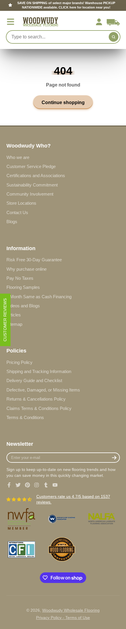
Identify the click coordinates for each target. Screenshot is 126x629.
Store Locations (21, 203)
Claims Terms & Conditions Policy (38, 408)
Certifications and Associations (35, 175)
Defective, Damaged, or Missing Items (43, 389)
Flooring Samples (23, 287)
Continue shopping (63, 102)
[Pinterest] (27, 485)
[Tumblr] (46, 485)
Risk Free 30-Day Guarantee (34, 259)
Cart (113, 22)
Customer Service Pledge (31, 166)
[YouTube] (55, 485)
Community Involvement (29, 193)
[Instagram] (36, 485)
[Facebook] (9, 485)
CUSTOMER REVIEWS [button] (5, 319)
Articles (13, 314)
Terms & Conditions (25, 417)
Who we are (17, 157)
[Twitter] (18, 485)
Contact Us (17, 212)
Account (99, 22)
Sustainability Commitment (32, 184)
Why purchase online (26, 269)
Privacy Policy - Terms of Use (63, 617)
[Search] (114, 37)
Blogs (11, 221)
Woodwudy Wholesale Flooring (71, 610)
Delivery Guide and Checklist (34, 380)
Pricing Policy (19, 362)
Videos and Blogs (23, 305)
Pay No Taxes (19, 278)
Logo (40, 22)
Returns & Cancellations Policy (36, 398)
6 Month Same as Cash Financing (38, 296)
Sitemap (14, 324)
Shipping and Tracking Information (38, 371)
